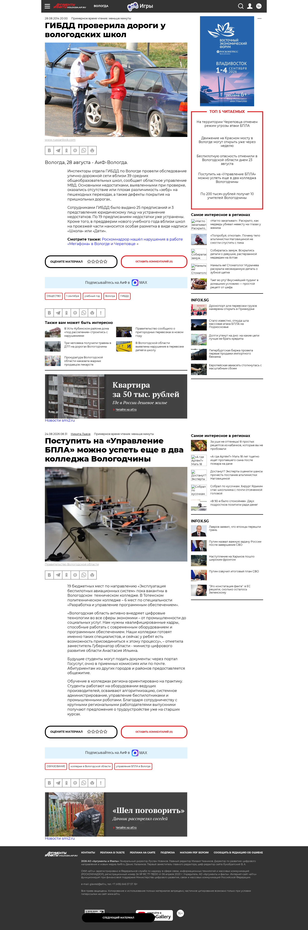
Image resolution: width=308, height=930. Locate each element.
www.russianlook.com (60, 139)
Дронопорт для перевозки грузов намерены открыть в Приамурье (233, 307)
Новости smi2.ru (60, 420)
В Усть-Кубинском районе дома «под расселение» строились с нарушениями (86, 332)
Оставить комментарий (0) (154, 261)
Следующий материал (118, 917)
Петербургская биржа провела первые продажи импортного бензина (231, 353)
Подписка (168, 852)
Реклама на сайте (142, 852)
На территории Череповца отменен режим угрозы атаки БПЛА (227, 124)
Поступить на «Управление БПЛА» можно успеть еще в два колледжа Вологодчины (227, 178)
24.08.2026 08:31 (56, 434)
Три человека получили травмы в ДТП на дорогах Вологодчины (87, 344)
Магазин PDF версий (194, 852)
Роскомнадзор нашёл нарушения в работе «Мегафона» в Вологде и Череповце (125, 241)
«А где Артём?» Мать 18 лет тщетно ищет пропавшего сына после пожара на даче (234, 460)
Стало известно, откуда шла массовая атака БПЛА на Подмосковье (229, 324)
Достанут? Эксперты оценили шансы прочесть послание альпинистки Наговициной (236, 475)
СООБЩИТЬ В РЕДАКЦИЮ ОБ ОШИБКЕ (238, 852)
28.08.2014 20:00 (56, 18)
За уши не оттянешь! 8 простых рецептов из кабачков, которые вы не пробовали (236, 445)
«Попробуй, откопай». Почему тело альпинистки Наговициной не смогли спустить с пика (235, 239)
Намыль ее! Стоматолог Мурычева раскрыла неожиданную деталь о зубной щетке (234, 269)
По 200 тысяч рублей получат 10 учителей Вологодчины (227, 196)
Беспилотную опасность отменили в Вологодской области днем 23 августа (227, 160)
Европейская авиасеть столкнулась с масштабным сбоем (235, 367)
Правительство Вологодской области (72, 564)
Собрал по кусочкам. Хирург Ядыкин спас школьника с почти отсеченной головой (236, 489)
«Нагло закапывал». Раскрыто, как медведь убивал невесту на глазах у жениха (235, 224)
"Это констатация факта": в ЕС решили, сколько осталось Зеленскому (230, 589)
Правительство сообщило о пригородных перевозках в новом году (159, 332)
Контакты (88, 852)
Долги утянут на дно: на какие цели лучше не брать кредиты (234, 337)
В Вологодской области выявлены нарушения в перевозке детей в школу (160, 346)
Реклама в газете (112, 852)
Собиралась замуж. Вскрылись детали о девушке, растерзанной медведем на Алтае (233, 254)
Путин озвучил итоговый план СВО (234, 571)
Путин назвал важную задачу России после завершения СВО (235, 543)
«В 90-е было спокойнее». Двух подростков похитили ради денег (234, 502)
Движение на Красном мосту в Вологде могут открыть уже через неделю (227, 142)
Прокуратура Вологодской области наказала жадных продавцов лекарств (83, 361)
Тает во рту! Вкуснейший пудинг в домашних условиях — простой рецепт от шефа (234, 283)
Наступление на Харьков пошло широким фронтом (232, 558)
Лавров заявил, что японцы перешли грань (235, 528)
